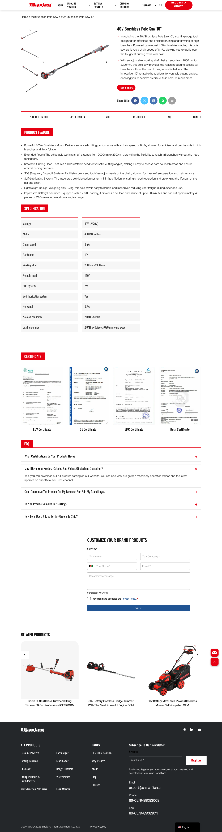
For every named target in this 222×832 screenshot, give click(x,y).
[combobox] (91, 566)
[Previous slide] (29, 30)
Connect (196, 117)
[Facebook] (135, 100)
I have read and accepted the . (115, 598)
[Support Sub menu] (155, 5)
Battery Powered (98, 5)
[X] (144, 100)
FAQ (169, 117)
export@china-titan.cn (145, 788)
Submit (138, 608)
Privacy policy (98, 826)
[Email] (172, 100)
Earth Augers (62, 753)
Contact (96, 785)
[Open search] (161, 5)
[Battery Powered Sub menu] (115, 5)
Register (196, 760)
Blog (94, 777)
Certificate (139, 117)
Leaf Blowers (62, 761)
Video (109, 117)
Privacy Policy (129, 598)
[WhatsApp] (163, 100)
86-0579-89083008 (144, 800)
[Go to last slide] (25, 655)
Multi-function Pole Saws (34, 789)
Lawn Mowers (63, 789)
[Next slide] (106, 62)
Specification (77, 117)
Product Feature (39, 117)
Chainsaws (26, 769)
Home (60, 5)
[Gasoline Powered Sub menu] (89, 5)
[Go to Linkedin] (184, 730)
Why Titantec (98, 761)
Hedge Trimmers (64, 769)
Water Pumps (63, 777)
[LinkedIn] (153, 100)
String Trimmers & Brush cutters (30, 779)
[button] (30, 35)
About (95, 769)
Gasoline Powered (71, 5)
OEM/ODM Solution (125, 5)
